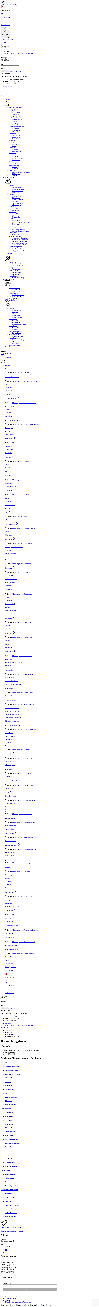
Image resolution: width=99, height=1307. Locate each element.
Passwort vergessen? (14, 71)
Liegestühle (12, 206)
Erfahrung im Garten (9, 1190)
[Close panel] (1, 44)
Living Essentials (6, 353)
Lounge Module (13, 271)
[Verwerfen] (3, 2)
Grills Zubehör (13, 319)
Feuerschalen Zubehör (15, 331)
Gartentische (12, 185)
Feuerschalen (13, 326)
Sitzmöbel (12, 140)
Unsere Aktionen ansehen (11, 1227)
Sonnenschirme (13, 226)
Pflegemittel (12, 252)
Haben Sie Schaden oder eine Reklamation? (18, 1302)
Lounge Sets (12, 262)
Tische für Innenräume (15, 107)
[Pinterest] (6, 1252)
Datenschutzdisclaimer (11, 1298)
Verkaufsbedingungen (11, 1297)
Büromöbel (12, 147)
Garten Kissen (13, 233)
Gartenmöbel (6, 1109)
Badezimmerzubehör (15, 296)
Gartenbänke (12, 212)
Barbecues (12, 308)
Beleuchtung (12, 170)
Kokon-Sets (12, 267)
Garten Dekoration (14, 276)
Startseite (7, 1030)
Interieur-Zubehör (14, 165)
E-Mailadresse (7, 1283)
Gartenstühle (12, 194)
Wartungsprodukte (14, 175)
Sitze (10, 161)
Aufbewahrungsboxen (15, 247)
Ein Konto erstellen (13, 48)
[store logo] (7, 5)
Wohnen (9, 1032)
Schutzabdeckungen (15, 236)
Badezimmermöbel (14, 288)
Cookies (7, 1300)
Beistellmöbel (13, 133)
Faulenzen (5, 1151)
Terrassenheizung (14, 334)
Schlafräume (12, 153)
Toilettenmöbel (13, 293)
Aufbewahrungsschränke (16, 126)
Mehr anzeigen (16, 116)
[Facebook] (6, 1250)
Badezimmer (6, 1170)
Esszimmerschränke (15, 118)
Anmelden (4, 48)
